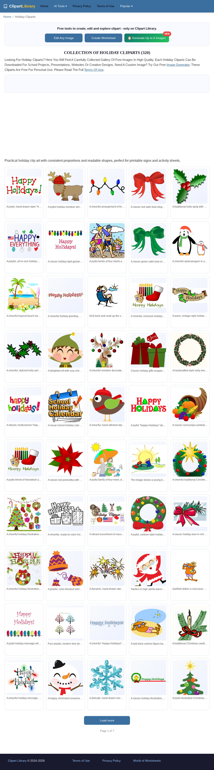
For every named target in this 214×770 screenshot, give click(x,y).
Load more (107, 720)
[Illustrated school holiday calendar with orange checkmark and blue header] (65, 406)
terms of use (93, 69)
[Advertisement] (107, 125)
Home (44, 6)
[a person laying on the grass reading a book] (148, 459)
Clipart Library (17, 760)
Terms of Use (105, 6)
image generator (178, 64)
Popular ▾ (126, 6)
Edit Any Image (64, 38)
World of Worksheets (147, 760)
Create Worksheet (104, 38)
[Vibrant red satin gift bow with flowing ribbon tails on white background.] (148, 186)
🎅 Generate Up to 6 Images (148, 37)
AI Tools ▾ (60, 6)
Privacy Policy (82, 6)
